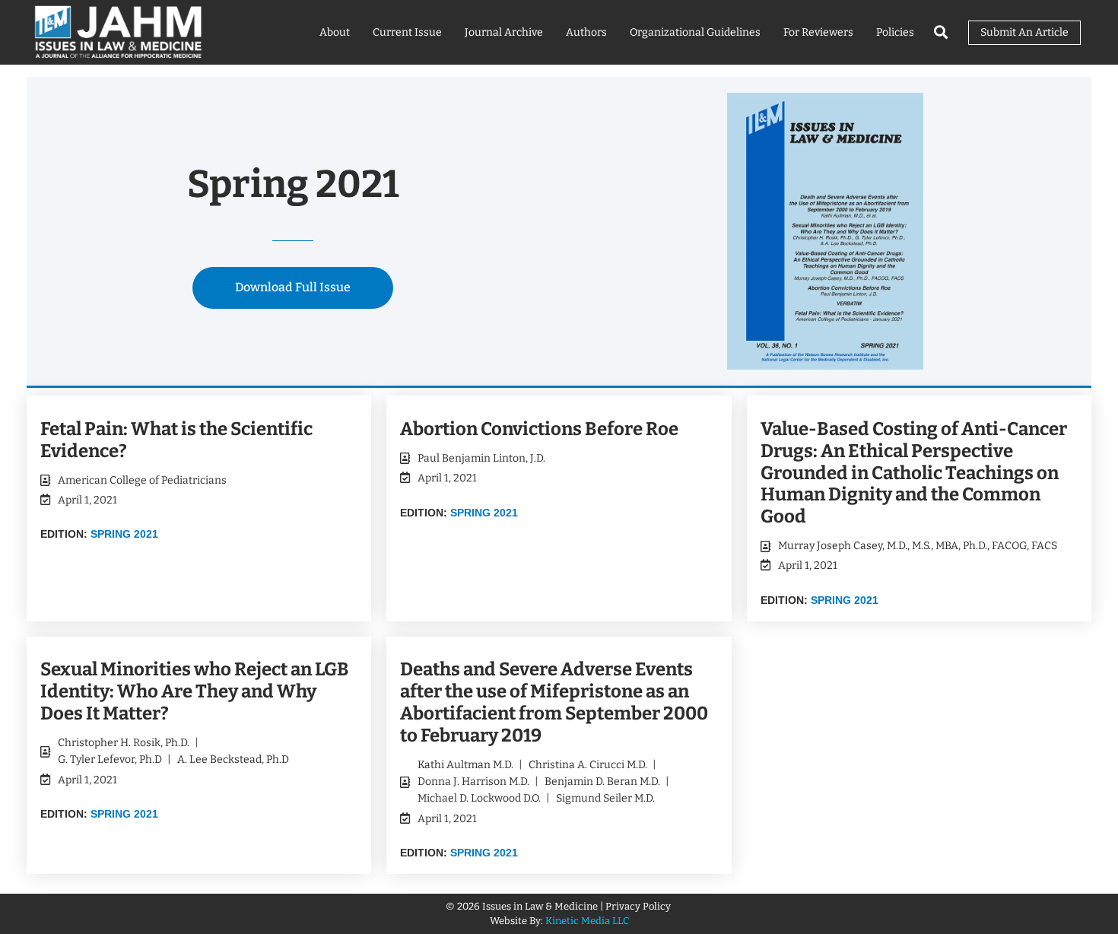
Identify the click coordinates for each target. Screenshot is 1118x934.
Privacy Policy (639, 906)
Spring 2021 (124, 534)
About (334, 32)
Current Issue (407, 32)
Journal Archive (504, 32)
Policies (895, 32)
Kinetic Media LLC (587, 920)
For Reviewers (818, 32)
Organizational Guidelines (695, 32)
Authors (586, 32)
